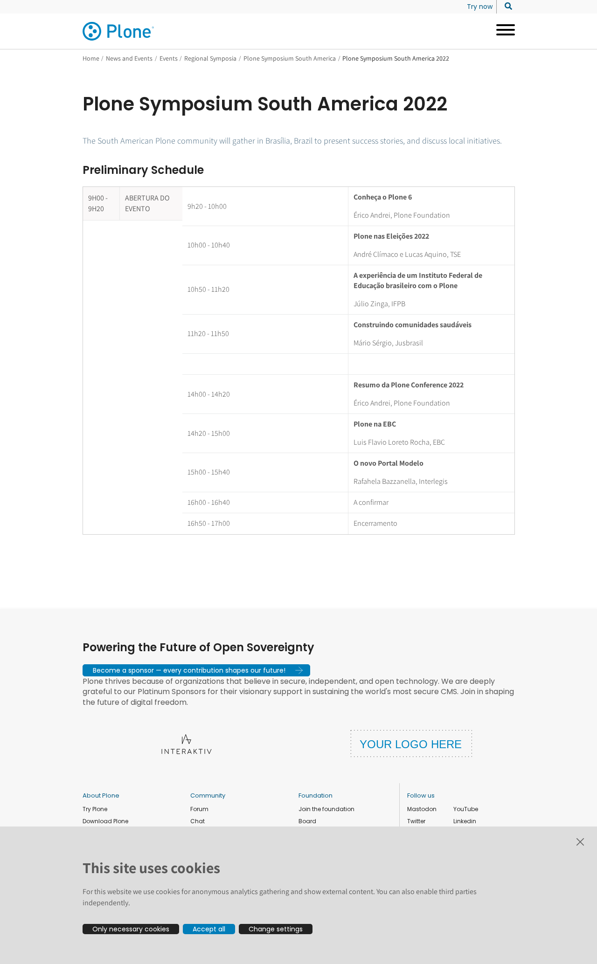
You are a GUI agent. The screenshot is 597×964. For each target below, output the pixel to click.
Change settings (276, 929)
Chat (197, 821)
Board (307, 821)
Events (169, 58)
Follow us (421, 795)
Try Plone (95, 809)
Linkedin (464, 821)
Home (91, 58)
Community (207, 795)
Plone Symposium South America (289, 58)
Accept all (209, 929)
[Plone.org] (119, 31)
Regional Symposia (210, 58)
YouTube (465, 809)
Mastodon (422, 809)
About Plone (101, 795)
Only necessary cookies (130, 929)
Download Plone (105, 821)
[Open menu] (502, 31)
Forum (199, 809)
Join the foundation (326, 809)
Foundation (315, 795)
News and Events (129, 58)
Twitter (416, 821)
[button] (196, 670)
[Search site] (506, 6)
